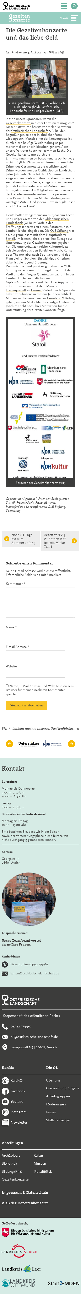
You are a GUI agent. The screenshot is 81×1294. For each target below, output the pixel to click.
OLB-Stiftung (59, 231)
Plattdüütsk (43, 1171)
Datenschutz (37, 1192)
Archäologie (11, 1155)
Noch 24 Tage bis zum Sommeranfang (23, 539)
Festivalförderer (45, 502)
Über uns (53, 1080)
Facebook (18, 1091)
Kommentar (15, 584)
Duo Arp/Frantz (62, 282)
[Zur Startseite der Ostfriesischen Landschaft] (16, 6)
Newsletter (19, 1122)
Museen (40, 1163)
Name (11, 627)
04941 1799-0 (21, 1026)
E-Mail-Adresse (17, 647)
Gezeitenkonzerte (18, 123)
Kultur (38, 1155)
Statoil (10, 239)
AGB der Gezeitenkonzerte (25, 1203)
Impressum (12, 1192)
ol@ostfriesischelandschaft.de (34, 1036)
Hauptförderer (15, 507)
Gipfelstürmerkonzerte (22, 282)
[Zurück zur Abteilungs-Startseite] (25, 18)
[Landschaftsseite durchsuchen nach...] (74, 6)
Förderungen (56, 1104)
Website (11, 666)
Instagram (19, 1112)
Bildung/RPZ (12, 1171)
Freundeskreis (25, 502)
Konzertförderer (36, 507)
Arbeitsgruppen (58, 1096)
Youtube (17, 1101)
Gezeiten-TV (55, 298)
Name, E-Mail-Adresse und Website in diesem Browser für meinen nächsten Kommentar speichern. (40, 690)
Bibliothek (9, 1163)
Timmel (36, 290)
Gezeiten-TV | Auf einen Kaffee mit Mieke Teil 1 (55, 541)
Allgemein (28, 499)
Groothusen (18, 286)
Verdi (10, 274)
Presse (51, 1112)
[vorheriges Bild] (9, 743)
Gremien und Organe (62, 1088)
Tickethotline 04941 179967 (29, 964)
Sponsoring (13, 510)
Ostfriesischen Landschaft (29, 131)
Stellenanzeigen (58, 1120)
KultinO (17, 1080)
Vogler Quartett (38, 274)
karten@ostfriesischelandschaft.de (34, 973)
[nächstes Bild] (71, 743)
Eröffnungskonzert (48, 270)
